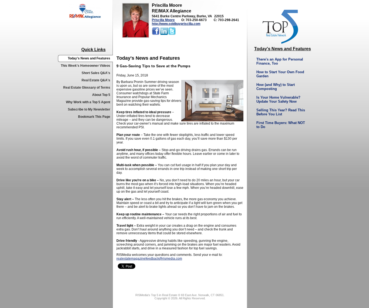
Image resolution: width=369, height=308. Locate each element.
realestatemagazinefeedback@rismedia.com (149, 258)
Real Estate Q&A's (96, 80)
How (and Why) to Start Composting (275, 87)
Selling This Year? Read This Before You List (280, 112)
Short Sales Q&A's (96, 73)
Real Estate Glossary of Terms (86, 87)
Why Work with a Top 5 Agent (88, 102)
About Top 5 (101, 95)
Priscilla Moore (163, 20)
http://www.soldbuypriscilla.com (176, 24)
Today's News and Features (89, 58)
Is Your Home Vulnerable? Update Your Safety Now (278, 99)
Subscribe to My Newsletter (89, 109)
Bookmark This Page (94, 117)
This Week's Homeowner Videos (85, 66)
